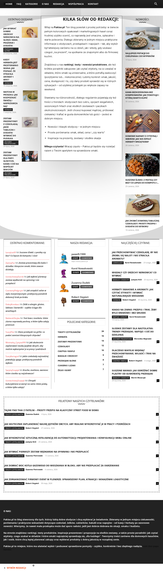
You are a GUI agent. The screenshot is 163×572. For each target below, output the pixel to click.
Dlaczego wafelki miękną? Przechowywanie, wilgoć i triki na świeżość (134, 353)
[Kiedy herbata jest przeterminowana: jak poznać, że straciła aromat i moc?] (30, 63)
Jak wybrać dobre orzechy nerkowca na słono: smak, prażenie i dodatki (11, 37)
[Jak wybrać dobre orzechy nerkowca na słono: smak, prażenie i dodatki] (30, 32)
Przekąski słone (8, 50)
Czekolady (118, 263)
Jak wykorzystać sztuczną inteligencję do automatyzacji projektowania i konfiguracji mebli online (67, 437)
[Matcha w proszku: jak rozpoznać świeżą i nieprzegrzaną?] (30, 96)
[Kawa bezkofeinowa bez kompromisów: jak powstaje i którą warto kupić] (142, 78)
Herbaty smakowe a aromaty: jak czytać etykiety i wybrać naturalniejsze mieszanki (132, 292)
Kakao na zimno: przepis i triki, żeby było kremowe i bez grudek (134, 311)
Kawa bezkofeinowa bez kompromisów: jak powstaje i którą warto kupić (142, 95)
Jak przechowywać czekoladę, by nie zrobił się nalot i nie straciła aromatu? (135, 255)
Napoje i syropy (120, 317)
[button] (155, 4)
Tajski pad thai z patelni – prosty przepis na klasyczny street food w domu (51, 410)
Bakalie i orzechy (121, 280)
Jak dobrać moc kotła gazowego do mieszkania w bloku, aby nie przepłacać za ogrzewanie (61, 465)
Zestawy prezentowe (10, 143)
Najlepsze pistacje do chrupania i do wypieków (140, 55)
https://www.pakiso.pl (79, 261)
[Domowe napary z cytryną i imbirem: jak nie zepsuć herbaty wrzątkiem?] (142, 121)
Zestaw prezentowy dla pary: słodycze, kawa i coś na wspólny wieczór (11, 161)
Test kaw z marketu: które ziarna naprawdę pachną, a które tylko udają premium (27, 321)
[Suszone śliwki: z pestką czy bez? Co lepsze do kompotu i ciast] (142, 164)
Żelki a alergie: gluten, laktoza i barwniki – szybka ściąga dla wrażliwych (25, 307)
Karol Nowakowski (82, 268)
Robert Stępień (80, 297)
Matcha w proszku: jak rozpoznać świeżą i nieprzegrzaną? (10, 99)
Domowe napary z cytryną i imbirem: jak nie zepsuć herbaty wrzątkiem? (141, 139)
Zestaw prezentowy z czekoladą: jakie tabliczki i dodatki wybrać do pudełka (10, 128)
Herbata (8, 83)
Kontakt (93, 3)
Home (9, 3)
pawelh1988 (78, 254)
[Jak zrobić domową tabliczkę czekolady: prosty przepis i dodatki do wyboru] (142, 205)
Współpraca (76, 3)
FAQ (19, 3)
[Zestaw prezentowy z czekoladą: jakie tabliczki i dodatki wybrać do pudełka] (30, 122)
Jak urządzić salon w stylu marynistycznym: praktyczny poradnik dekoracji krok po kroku (26, 294)
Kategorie (31, 3)
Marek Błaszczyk (138, 377)
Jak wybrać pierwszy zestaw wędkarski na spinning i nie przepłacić (26, 280)
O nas (45, 3)
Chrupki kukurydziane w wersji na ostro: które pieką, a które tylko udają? (27, 384)
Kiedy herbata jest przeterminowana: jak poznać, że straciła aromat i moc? (10, 69)
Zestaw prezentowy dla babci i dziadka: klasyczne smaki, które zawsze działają (27, 266)
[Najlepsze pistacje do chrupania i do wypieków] (142, 38)
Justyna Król (136, 279)
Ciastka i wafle (120, 361)
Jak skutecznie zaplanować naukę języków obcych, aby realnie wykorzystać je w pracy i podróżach (26, 346)
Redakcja (58, 3)
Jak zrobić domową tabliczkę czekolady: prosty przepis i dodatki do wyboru (142, 223)
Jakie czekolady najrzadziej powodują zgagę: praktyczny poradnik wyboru (27, 359)
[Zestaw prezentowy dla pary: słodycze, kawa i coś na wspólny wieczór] (30, 156)
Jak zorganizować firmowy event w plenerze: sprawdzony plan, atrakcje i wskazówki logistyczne (66, 479)
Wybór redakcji (16, 567)
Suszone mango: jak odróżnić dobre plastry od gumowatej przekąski (134, 372)
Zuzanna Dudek (80, 282)
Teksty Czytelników (14, 414)
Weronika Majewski (142, 338)
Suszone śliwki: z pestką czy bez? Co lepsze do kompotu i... (142, 181)
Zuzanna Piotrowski (34, 455)
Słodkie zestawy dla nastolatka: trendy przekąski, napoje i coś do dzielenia (133, 331)
